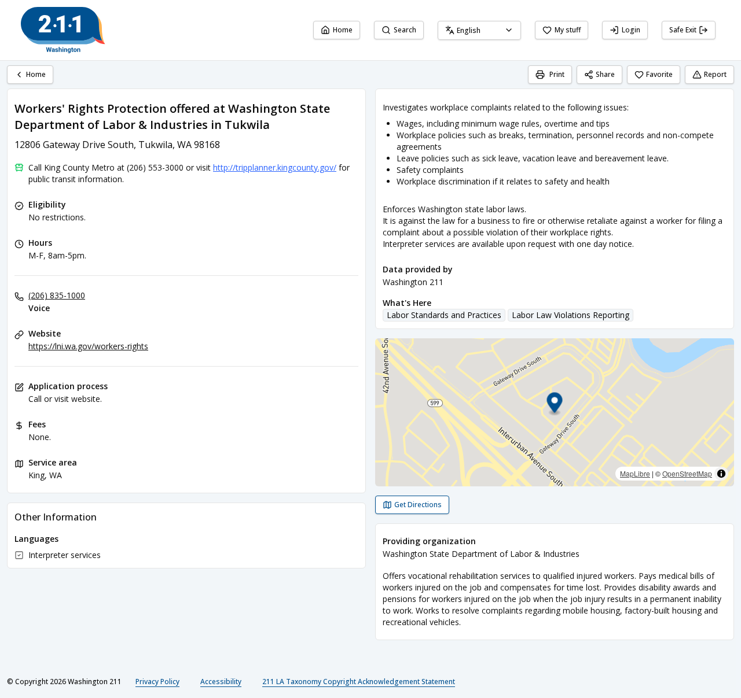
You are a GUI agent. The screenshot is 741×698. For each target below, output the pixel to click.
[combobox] (479, 30)
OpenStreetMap (687, 473)
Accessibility (220, 681)
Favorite (659, 74)
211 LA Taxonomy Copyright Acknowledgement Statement (358, 681)
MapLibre (635, 473)
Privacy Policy (157, 681)
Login (631, 30)
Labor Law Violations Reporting (570, 314)
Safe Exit (682, 30)
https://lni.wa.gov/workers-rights (88, 346)
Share (605, 74)
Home (343, 30)
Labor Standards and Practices (444, 314)
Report (715, 74)
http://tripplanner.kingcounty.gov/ (274, 167)
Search (405, 30)
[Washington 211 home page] (63, 30)
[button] (555, 404)
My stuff (568, 30)
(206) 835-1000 (56, 295)
